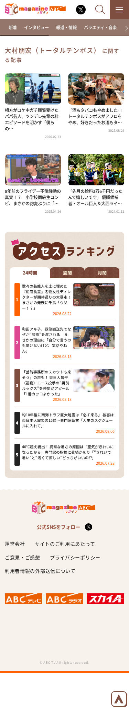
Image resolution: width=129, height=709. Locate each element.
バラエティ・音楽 (100, 27)
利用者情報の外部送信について (40, 570)
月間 (102, 272)
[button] (124, 28)
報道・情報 (66, 27)
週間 (67, 272)
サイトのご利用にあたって (65, 543)
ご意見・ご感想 (22, 557)
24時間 (30, 272)
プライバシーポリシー (75, 557)
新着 (13, 27)
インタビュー (36, 27)
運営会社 (15, 543)
